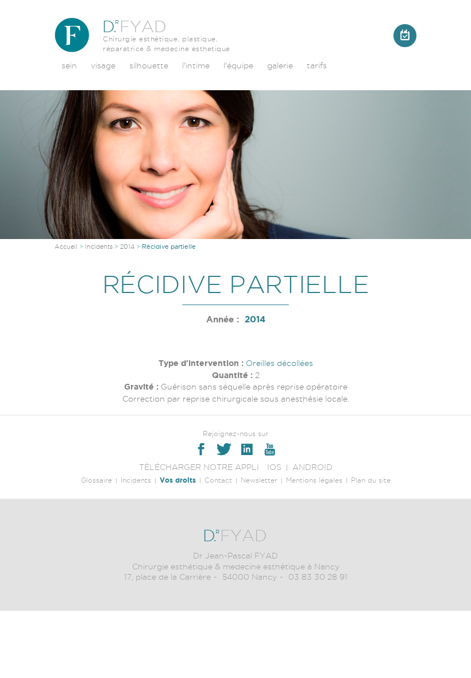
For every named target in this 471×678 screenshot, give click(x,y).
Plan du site (371, 480)
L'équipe (238, 65)
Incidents (99, 246)
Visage (103, 65)
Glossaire (96, 480)
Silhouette (148, 65)
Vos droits (178, 480)
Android (312, 467)
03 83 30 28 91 (318, 576)
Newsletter (259, 480)
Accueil (66, 246)
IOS (274, 467)
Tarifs (317, 65)
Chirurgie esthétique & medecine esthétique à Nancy (235, 566)
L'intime (196, 65)
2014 (127, 246)
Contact (218, 480)
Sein (69, 65)
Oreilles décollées (279, 363)
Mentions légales (314, 480)
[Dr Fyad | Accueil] (72, 35)
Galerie (280, 65)
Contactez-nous (404, 35)
